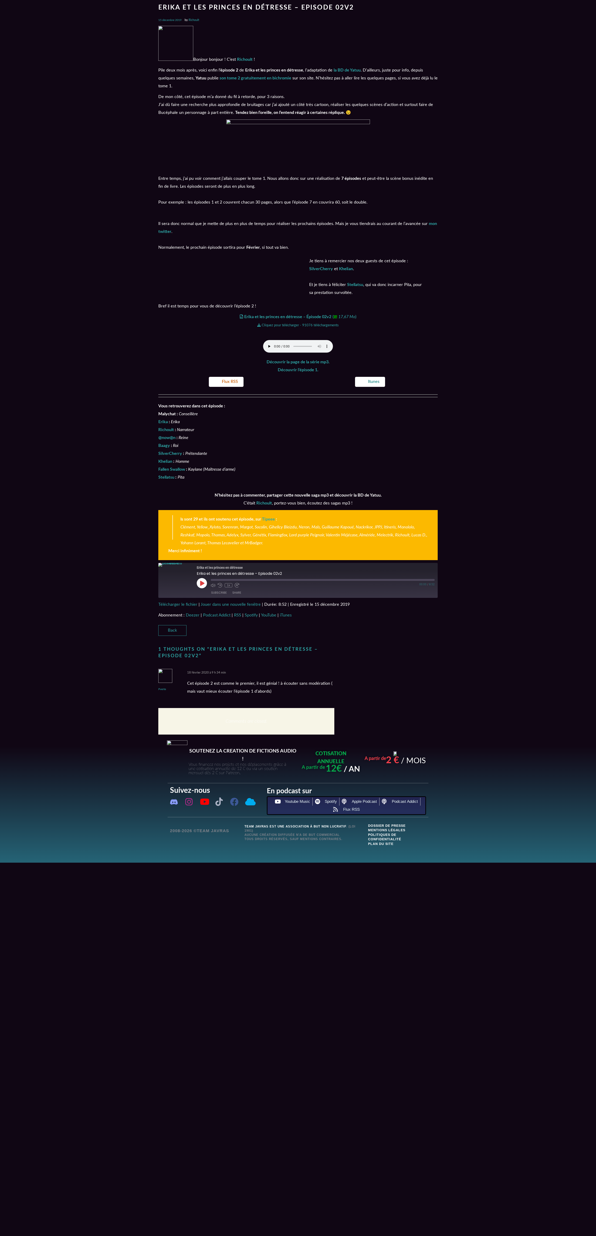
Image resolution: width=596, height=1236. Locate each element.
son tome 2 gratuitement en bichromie (255, 78)
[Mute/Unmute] (213, 585)
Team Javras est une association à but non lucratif (295, 826)
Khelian (346, 269)
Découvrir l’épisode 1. (298, 370)
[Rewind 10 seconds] (220, 585)
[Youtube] (204, 801)
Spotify (251, 615)
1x (228, 585)
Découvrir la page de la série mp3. (298, 362)
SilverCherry (321, 269)
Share (236, 593)
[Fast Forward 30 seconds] (237, 585)
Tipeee (268, 519)
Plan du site (380, 844)
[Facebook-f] (234, 801)
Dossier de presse (387, 825)
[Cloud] (249, 801)
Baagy (164, 446)
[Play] (202, 583)
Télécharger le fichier (177, 605)
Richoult (194, 20)
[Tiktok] (219, 801)
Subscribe (219, 593)
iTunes (286, 615)
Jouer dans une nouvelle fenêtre (231, 605)
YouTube (268, 615)
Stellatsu (355, 285)
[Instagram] (188, 801)
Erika (163, 422)
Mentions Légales (386, 830)
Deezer (193, 615)
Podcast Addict (216, 615)
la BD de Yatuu (347, 70)
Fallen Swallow (171, 469)
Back (172, 630)
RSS (237, 615)
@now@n (167, 438)
